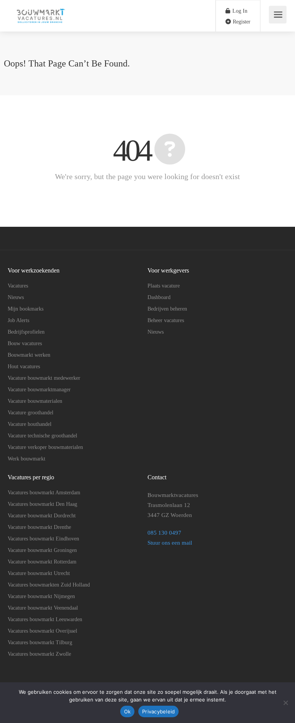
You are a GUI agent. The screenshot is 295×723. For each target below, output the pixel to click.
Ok (127, 711)
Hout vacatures (24, 366)
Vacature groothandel (30, 413)
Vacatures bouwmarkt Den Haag (42, 504)
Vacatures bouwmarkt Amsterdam (44, 492)
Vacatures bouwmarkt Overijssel (42, 631)
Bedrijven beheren (167, 309)
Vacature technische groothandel (42, 436)
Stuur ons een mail (170, 543)
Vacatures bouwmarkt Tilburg (40, 642)
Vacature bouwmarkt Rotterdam (42, 562)
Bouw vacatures (25, 343)
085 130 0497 (165, 533)
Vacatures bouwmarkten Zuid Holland (49, 585)
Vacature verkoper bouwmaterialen (45, 447)
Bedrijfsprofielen (26, 332)
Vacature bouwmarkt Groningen (42, 550)
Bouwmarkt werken (29, 355)
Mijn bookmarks (25, 309)
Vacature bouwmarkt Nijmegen (41, 596)
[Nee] (285, 702)
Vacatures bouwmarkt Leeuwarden (45, 619)
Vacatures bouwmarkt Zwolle (39, 654)
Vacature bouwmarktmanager (39, 389)
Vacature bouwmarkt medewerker (44, 378)
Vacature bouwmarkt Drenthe (39, 527)
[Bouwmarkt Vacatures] (40, 30)
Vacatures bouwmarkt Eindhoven (43, 539)
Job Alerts (18, 320)
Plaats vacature (164, 286)
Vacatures (18, 286)
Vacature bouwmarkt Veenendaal (43, 608)
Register (240, 22)
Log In (239, 11)
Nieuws (16, 297)
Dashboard (159, 297)
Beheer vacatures (166, 320)
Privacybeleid (158, 711)
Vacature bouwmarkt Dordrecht (42, 516)
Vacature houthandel (29, 424)
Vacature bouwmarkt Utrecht (39, 573)
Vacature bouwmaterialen (35, 401)
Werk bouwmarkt (26, 459)
